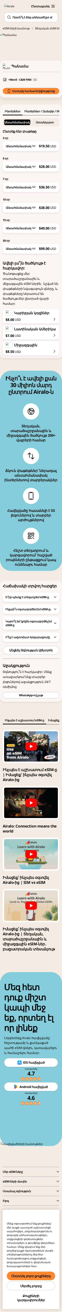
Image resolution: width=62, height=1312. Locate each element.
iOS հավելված (34, 1062)
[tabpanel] (31, 184)
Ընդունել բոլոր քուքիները (31, 1276)
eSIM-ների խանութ (16, 28)
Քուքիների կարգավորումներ (31, 1298)
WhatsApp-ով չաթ (31, 695)
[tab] (12, 111)
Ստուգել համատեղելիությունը (33, 91)
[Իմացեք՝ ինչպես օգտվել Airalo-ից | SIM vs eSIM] (31, 854)
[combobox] (31, 17)
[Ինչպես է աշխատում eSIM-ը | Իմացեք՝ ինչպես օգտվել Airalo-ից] (31, 746)
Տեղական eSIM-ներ (48, 28)
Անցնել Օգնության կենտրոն (31, 650)
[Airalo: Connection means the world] (31, 803)
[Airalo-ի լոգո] (11, 6)
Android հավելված (33, 1087)
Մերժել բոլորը (31, 1286)
